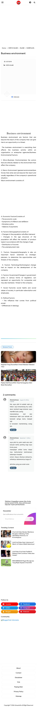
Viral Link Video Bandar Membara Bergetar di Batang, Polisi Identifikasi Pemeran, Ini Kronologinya (23, 534)
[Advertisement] (18, 25)
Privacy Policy (18, 691)
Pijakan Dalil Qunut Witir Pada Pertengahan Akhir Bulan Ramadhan (16, 384)
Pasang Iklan (18, 687)
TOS (18, 682)
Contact (18, 673)
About (18, 668)
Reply (13, 430)
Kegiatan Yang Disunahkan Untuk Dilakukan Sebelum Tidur (18, 366)
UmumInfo (18, 705)
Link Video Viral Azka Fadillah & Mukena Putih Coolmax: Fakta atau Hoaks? (23, 553)
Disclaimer (18, 677)
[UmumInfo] (18, 2)
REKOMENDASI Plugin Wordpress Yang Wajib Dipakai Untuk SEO (23, 562)
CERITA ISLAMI (9, 65)
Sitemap (18, 696)
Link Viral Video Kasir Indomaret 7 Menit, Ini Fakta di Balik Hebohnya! (23, 543)
